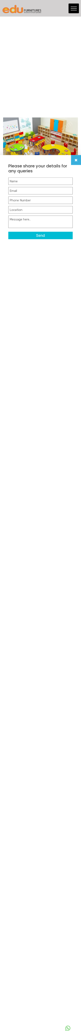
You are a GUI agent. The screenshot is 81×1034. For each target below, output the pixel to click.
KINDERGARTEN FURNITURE (38, 91)
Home (7, 91)
